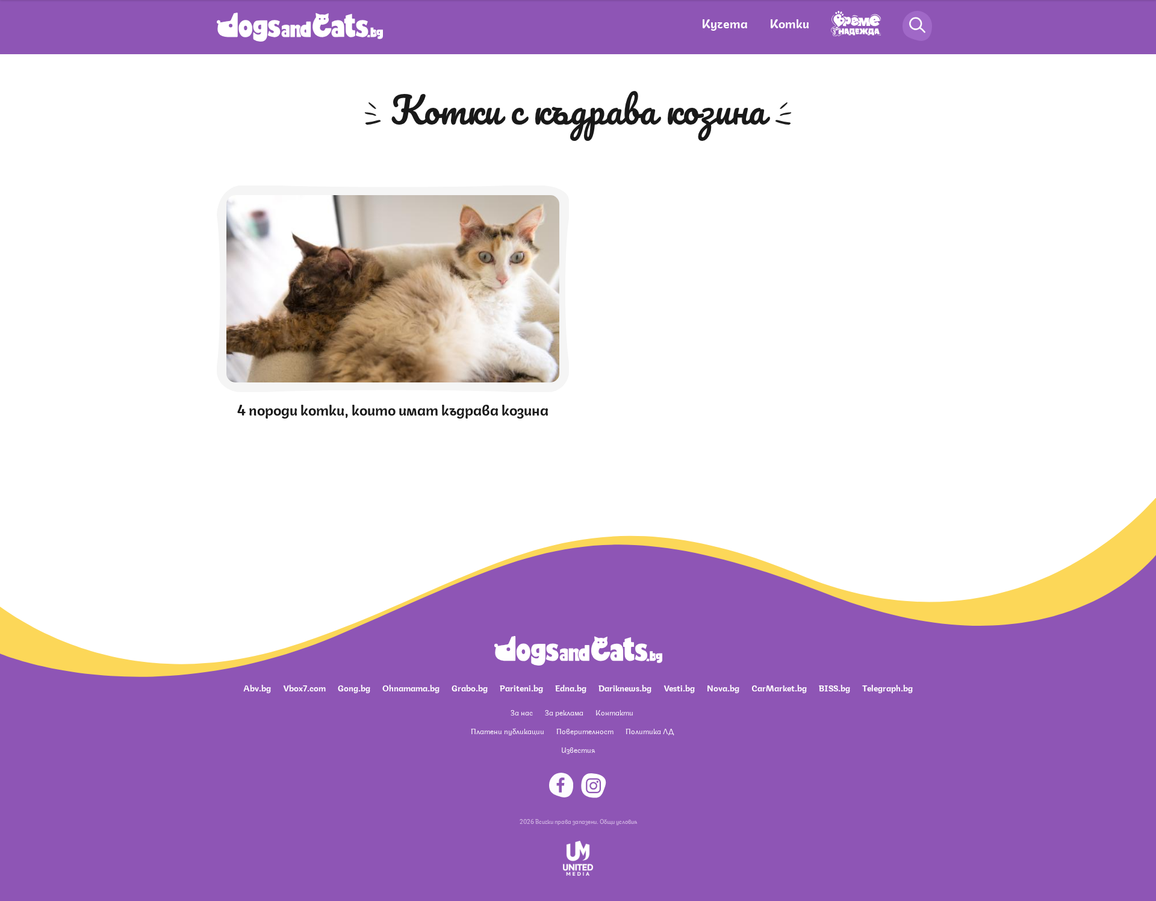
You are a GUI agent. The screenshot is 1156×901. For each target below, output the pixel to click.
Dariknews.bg (624, 687)
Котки (789, 22)
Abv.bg (257, 687)
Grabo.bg (470, 687)
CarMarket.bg (779, 687)
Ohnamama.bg (411, 687)
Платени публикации (507, 731)
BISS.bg (834, 687)
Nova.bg (723, 687)
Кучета (724, 22)
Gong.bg (354, 687)
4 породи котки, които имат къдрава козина (392, 408)
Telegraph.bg (887, 687)
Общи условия (618, 821)
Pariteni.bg (521, 687)
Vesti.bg (679, 687)
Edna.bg (570, 687)
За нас (522, 712)
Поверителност (585, 731)
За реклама (564, 712)
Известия (578, 749)
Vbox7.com (304, 687)
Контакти (614, 712)
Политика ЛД (650, 731)
